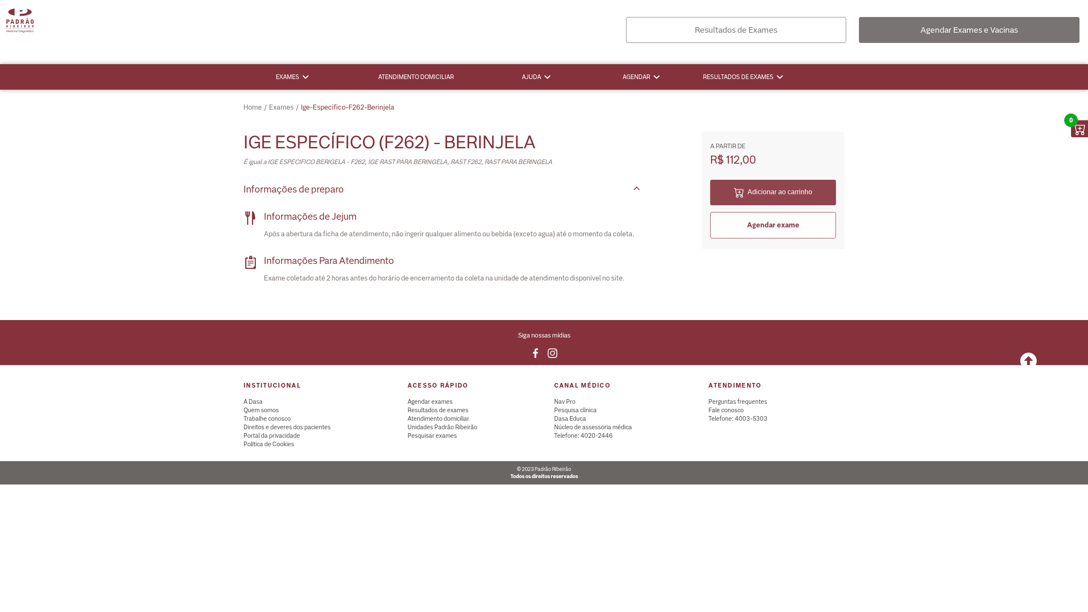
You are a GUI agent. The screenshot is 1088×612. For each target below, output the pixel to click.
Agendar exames (430, 401)
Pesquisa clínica (575, 410)
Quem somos (261, 410)
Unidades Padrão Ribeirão (442, 427)
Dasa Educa (570, 418)
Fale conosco (726, 410)
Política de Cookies (269, 444)
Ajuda (531, 77)
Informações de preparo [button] (294, 189)
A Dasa (253, 401)
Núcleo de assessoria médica (593, 427)
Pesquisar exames (432, 435)
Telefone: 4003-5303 (738, 418)
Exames (287, 77)
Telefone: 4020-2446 (583, 435)
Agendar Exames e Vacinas (969, 30)
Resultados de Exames (736, 30)
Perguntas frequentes (737, 401)
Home (253, 107)
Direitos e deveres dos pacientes (287, 427)
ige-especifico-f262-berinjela (347, 107)
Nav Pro (564, 401)
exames (281, 107)
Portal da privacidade (272, 435)
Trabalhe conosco (267, 418)
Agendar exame (773, 225)
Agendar (636, 77)
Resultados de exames (738, 77)
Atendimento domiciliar (416, 77)
